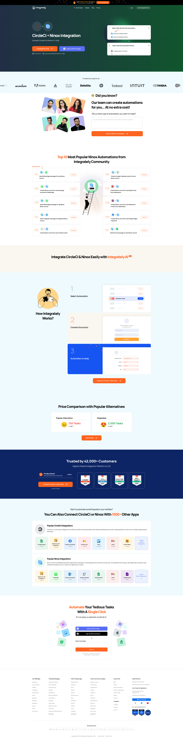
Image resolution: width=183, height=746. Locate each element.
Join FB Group (142, 699)
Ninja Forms (93, 706)
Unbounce (92, 698)
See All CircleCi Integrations (141, 542)
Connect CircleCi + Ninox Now (107, 381)
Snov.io (33, 706)
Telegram (73, 711)
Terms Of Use (108, 736)
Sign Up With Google (73, 49)
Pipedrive (34, 698)
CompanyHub (35, 692)
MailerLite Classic (53, 706)
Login (131, 8)
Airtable (73, 706)
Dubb (33, 708)
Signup (115, 695)
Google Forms (93, 687)
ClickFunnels (51, 703)
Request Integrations (119, 690)
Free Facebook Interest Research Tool (137, 691)
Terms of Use (96, 654)
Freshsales (34, 690)
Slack (72, 698)
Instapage (92, 708)
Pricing (98, 8)
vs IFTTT (116, 710)
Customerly (35, 711)
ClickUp (73, 692)
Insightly (34, 687)
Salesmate (34, 703)
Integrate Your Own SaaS (138, 682)
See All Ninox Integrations (141, 575)
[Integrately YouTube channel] (148, 703)
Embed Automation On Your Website (140, 684)
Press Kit (116, 698)
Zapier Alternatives (118, 687)
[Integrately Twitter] (135, 703)
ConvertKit (51, 708)
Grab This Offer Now (103, 2)
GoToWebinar (52, 698)
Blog (93, 8)
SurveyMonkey (93, 700)
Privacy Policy (87, 654)
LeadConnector (52, 687)
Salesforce (34, 682)
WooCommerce (74, 695)
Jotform (92, 690)
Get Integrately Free (143, 8)
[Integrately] (39, 7)
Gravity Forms (93, 684)
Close (33, 695)
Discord (73, 703)
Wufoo (92, 695)
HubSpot (51, 690)
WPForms (92, 703)
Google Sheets (74, 682)
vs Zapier (116, 704)
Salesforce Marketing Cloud (55, 711)
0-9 (50, 729)
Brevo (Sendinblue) (53, 695)
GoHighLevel (52, 692)
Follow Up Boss (35, 684)
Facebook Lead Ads (53, 682)
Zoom (72, 708)
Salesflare (34, 700)
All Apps (87, 8)
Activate (73, 175)
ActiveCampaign (52, 684)
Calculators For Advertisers (138, 695)
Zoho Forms (93, 711)
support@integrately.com (140, 707)
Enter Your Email (81, 641)
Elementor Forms (94, 682)
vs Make (116, 707)
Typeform (92, 692)
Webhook (73, 684)
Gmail (72, 687)
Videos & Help (117, 692)
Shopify (72, 690)
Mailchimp (51, 700)
